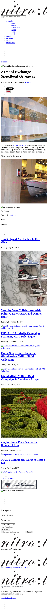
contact (8, 41)
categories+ (10, 21)
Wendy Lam (29, 82)
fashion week (16, 27)
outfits (13, 32)
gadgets (13, 30)
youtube (9, 36)
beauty (13, 23)
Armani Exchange (19, 145)
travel (13, 34)
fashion (13, 25)
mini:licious (10, 43)
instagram (9, 38)
